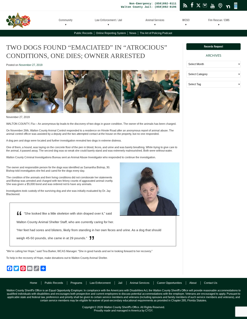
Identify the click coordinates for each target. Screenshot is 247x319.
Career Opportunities (169, 282)
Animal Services (155, 20)
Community (66, 20)
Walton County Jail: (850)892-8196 (148, 7)
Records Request (213, 47)
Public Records (83, 33)
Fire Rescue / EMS (219, 20)
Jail (120, 282)
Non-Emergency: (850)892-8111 (152, 3)
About (192, 282)
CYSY (148, 310)
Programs (76, 282)
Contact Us (210, 282)
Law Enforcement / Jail (108, 20)
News (132, 33)
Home (33, 282)
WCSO (186, 20)
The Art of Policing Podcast (156, 33)
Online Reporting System (111, 33)
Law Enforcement (100, 282)
